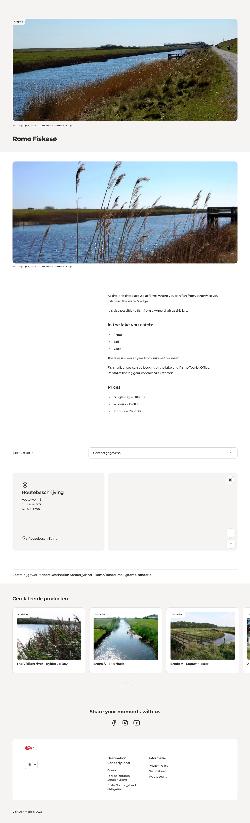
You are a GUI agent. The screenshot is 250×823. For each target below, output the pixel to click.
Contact (113, 770)
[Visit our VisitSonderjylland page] (113, 722)
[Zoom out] (231, 544)
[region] (173, 512)
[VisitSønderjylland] (37, 748)
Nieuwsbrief (157, 771)
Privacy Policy (158, 765)
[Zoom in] (231, 533)
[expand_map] (230, 480)
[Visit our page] (125, 722)
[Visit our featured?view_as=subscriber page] (136, 722)
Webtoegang (158, 776)
